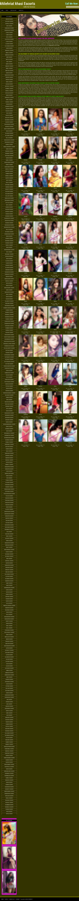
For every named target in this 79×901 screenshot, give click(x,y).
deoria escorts (9, 422)
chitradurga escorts (9, 354)
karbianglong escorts (9, 771)
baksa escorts (9, 131)
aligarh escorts (9, 43)
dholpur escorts (9, 446)
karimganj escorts (9, 773)
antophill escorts (9, 86)
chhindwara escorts (9, 339)
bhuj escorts (9, 251)
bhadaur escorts (9, 209)
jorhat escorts (9, 710)
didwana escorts (9, 455)
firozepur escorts (9, 502)
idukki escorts (9, 634)
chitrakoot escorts (9, 357)
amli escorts (9, 61)
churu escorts (9, 370)
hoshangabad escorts (9, 616)
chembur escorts (9, 328)
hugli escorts (9, 627)
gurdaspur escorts (9, 565)
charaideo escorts (9, 325)
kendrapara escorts (9, 793)
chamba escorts (9, 310)
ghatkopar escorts (9, 525)
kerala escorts (9, 798)
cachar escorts (9, 298)
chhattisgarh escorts (9, 337)
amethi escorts (9, 59)
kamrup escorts (9, 742)
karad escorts (9, 769)
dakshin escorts (9, 390)
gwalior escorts (9, 572)
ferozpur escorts (9, 498)
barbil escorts (9, 160)
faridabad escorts (9, 484)
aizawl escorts (9, 32)
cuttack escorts (9, 386)
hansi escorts (9, 585)
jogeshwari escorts (9, 708)
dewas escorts (9, 426)
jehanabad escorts (9, 681)
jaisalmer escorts (9, 652)
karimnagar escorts (9, 775)
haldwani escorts (9, 578)
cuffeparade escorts (9, 381)
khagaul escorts (9, 802)
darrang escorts (9, 406)
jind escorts (9, 699)
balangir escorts (9, 133)
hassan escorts (9, 598)
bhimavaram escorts (9, 234)
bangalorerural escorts (9, 146)
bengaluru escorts (9, 198)
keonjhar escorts (9, 795)
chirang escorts (9, 352)
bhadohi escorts (9, 211)
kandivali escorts (9, 751)
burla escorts (9, 294)
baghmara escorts (9, 119)
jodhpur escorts (9, 706)
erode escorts (9, 475)
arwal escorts (9, 99)
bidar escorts (9, 258)
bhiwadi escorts (9, 238)
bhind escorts (9, 236)
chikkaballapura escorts (9, 343)
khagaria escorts (9, 800)
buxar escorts (9, 296)
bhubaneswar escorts (9, 249)
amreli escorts (9, 68)
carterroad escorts (9, 305)
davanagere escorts (9, 413)
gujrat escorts (9, 551)
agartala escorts (9, 23)
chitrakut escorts (9, 359)
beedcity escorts (9, 189)
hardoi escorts (9, 594)
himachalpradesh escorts (9, 605)
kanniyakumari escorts (9, 757)
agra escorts (9, 25)
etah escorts (9, 478)
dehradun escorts (9, 417)
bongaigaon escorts (9, 278)
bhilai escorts (9, 229)
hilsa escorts (9, 603)
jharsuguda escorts (9, 697)
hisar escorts (9, 612)
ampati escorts (9, 63)
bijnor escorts (9, 263)
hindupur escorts (9, 607)
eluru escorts (9, 471)
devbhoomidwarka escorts (9, 424)
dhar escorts (9, 431)
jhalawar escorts (9, 690)
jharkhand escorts (9, 695)
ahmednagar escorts (9, 30)
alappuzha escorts (9, 39)
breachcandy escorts (9, 287)
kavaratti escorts (9, 789)
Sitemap (17, 899)
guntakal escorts (9, 560)
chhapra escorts (9, 332)
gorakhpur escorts (9, 542)
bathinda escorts (9, 184)
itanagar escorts (9, 641)
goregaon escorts (9, 545)
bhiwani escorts (9, 243)
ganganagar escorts (9, 513)
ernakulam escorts (9, 473)
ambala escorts (9, 52)
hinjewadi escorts (9, 610)
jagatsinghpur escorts (9, 645)
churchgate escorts (9, 368)
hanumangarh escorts (9, 587)
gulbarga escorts (9, 554)
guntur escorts (9, 563)
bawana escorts (9, 187)
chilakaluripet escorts (9, 348)
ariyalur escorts (9, 93)
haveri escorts (9, 601)
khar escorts (9, 811)
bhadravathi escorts (9, 218)
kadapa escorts (9, 722)
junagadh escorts (9, 717)
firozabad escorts (9, 500)
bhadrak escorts (9, 216)
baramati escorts (9, 153)
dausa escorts (9, 410)
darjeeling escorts (9, 401)
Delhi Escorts (29, 899)
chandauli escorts (9, 314)
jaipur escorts (9, 648)
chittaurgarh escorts (9, 361)
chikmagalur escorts (9, 345)
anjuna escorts (9, 84)
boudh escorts (9, 285)
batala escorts (9, 182)
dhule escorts (9, 451)
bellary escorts (9, 196)
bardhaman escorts (9, 166)
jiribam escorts (9, 701)
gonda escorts (9, 540)
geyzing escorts (9, 522)
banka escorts (9, 149)
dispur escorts (9, 462)
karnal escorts (9, 777)
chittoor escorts (9, 363)
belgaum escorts (9, 193)
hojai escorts (9, 614)
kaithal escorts (9, 726)
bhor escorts (9, 247)
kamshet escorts (9, 744)
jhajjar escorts (9, 688)
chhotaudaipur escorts (9, 341)
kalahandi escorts (9, 733)
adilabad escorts (9, 21)
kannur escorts (9, 760)
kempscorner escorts (9, 791)
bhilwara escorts (9, 231)
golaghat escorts (9, 538)
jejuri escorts (9, 683)
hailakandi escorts (9, 574)
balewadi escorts (9, 556)
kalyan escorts (9, 737)
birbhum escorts (9, 269)
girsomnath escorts (9, 529)
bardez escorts (9, 164)
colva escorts (9, 377)
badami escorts (9, 108)
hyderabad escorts (9, 630)
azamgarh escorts (9, 106)
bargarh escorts (9, 171)
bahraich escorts (9, 126)
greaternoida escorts (9, 549)
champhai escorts (9, 312)
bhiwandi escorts (9, 240)
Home (2, 10)
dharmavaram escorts (9, 437)
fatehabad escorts (9, 491)
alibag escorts (9, 41)
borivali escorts (9, 281)
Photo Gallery (13, 10)
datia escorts (9, 408)
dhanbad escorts (9, 428)
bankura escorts (9, 151)
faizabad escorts (9, 482)
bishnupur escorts (9, 272)
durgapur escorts (9, 469)
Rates (7, 10)
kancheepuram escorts (9, 746)
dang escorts (9, 399)
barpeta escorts (9, 178)
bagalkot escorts (9, 117)
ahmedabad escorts (9, 28)
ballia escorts (9, 137)
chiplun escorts (9, 350)
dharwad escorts (9, 439)
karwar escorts (9, 784)
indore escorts (9, 639)
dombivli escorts (9, 464)
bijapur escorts (9, 260)
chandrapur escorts (9, 323)
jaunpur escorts (9, 679)
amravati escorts (9, 66)
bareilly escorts (9, 169)
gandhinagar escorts (9, 511)
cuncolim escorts (9, 384)
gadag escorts (9, 507)
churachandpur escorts (9, 366)
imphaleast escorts (9, 636)
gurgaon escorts (9, 567)
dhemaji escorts (9, 442)
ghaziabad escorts (9, 527)
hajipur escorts (9, 576)
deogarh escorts (9, 419)
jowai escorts (9, 713)
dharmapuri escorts (9, 435)
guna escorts (9, 558)
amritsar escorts (9, 70)
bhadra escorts (9, 213)
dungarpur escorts (9, 466)
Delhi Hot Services (29, 7)
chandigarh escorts (9, 321)
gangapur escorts (9, 516)
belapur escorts (9, 191)
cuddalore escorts (9, 379)
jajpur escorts (9, 654)
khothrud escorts (9, 155)
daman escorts (9, 397)
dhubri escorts (9, 448)
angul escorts (9, 81)
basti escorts (9, 180)
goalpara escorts (9, 533)
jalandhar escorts (9, 657)
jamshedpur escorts (9, 675)
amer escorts (9, 57)
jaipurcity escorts (9, 650)
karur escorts (9, 782)
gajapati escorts (9, 509)
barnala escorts (9, 175)
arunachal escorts (9, 97)
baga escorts (9, 113)
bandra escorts (9, 144)
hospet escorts (9, 621)
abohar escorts (9, 19)
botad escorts (9, 283)
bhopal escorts (9, 245)
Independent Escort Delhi (54, 45)
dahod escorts (9, 388)
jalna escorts (9, 663)
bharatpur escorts (9, 220)
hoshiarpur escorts (9, 619)
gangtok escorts (9, 518)
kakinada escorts (9, 730)
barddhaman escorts (9, 162)
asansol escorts (9, 102)
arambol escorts (9, 88)
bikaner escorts (9, 265)
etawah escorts (9, 480)
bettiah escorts (9, 202)
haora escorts (9, 589)
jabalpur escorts (9, 643)
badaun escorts (9, 110)
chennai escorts (9, 330)
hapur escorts (9, 592)
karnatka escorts (9, 780)
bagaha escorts (9, 115)
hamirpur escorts (9, 580)
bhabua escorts (9, 207)
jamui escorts (9, 677)
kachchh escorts (9, 719)
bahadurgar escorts (9, 124)
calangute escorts (9, 301)
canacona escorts (9, 303)
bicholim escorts (9, 256)
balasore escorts (9, 135)
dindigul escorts (9, 460)
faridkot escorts (9, 486)
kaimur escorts (9, 724)
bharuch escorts (9, 222)
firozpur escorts (9, 504)
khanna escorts (9, 809)
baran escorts (9, 157)
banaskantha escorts (9, 140)
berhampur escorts (9, 200)
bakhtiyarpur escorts (9, 128)
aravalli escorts (9, 90)
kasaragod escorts (9, 786)
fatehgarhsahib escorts (9, 493)
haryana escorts (9, 596)
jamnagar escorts (9, 672)
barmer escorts (9, 173)
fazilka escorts (9, 495)
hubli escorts (9, 625)
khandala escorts (9, 807)
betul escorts (9, 204)
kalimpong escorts (9, 735)
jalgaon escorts (9, 661)
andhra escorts (9, 79)
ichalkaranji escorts (9, 632)
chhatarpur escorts (9, 334)
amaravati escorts (9, 50)
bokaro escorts (9, 276)
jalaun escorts (9, 659)
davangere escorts (9, 415)
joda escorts (9, 704)
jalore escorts (9, 666)
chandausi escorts (9, 316)
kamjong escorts (9, 739)
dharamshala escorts (9, 433)
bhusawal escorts (9, 254)
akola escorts (9, 37)
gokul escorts (9, 536)
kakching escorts (9, 728)
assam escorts (9, 104)
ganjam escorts (9, 520)
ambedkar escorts (9, 55)
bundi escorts (9, 290)
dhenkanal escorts (9, 444)
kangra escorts (9, 755)
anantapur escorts (9, 75)
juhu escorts (9, 715)
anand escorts (9, 72)
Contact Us (21, 10)
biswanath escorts (9, 274)
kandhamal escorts (9, 748)
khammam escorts (9, 804)
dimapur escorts (9, 457)
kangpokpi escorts (9, 753)
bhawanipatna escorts (9, 227)
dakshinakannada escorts (9, 392)
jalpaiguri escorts (9, 668)
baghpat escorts (9, 122)
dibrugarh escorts (9, 453)
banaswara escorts (9, 142)
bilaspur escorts (9, 267)
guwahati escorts (9, 569)
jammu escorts (9, 670)
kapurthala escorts (9, 766)
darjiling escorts (9, 404)
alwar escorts (9, 48)
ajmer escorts (9, 34)
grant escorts (9, 547)
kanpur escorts (9, 762)
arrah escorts (9, 95)
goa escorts (9, 531)
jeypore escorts (9, 686)
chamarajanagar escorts (9, 307)
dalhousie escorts (9, 395)
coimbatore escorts (9, 372)
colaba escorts (9, 375)
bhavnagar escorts (9, 225)
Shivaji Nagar (9, 813)
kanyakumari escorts (9, 764)
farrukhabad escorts (9, 489)
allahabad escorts (9, 46)
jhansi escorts (9, 692)
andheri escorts (9, 77)
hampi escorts (9, 583)
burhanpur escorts (9, 292)
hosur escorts (9, 623)
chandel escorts (9, 319)
